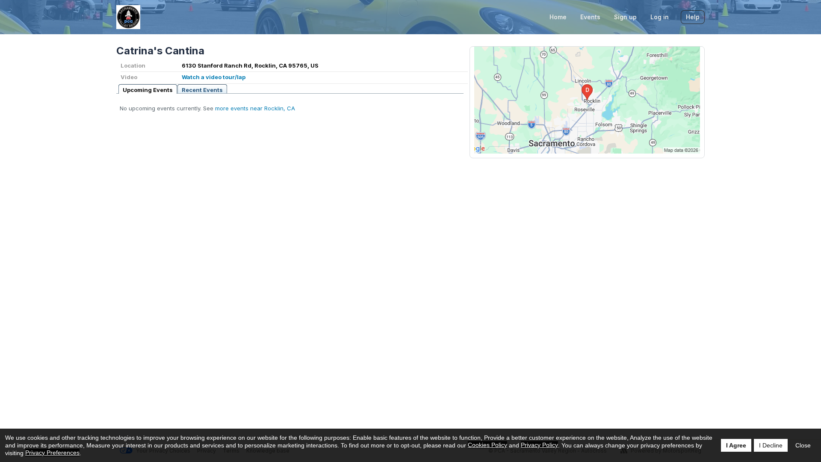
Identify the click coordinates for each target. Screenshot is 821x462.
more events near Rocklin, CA (255, 108)
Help (693, 17)
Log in (659, 17)
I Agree (736, 445)
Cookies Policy (487, 444)
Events (590, 17)
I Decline (771, 445)
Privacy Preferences (52, 452)
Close (803, 445)
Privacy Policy (539, 444)
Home (558, 17)
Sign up (625, 17)
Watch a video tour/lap (213, 77)
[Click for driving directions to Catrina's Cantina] (587, 100)
